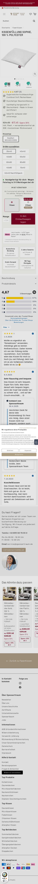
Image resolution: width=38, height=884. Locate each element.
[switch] (5, 881)
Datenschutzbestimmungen (27, 428)
